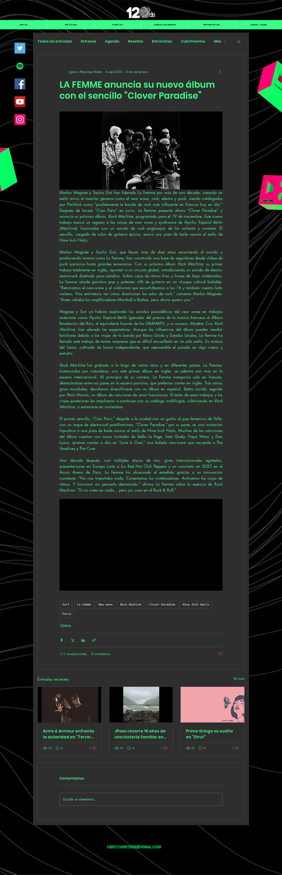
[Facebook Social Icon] (20, 83)
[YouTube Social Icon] (20, 101)
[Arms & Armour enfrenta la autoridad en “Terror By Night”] (69, 704)
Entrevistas (162, 41)
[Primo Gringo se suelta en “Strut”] (212, 704)
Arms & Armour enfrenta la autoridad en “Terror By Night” (68, 734)
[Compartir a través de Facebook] (61, 640)
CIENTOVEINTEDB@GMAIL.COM (134, 846)
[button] (239, 41)
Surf (65, 604)
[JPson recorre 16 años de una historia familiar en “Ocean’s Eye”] (141, 704)
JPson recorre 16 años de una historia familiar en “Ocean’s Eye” (140, 734)
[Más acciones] (220, 71)
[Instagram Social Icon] (20, 119)
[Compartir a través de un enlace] (94, 640)
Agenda (112, 41)
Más (217, 41)
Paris (66, 614)
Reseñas (135, 41)
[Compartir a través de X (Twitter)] (72, 640)
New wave (105, 604)
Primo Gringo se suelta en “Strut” (209, 734)
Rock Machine (130, 604)
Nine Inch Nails (196, 604)
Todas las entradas (54, 41)
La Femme (84, 604)
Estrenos (88, 41)
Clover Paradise (162, 604)
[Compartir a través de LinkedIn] (83, 640)
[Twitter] (20, 48)
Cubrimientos (193, 41)
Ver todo (239, 678)
